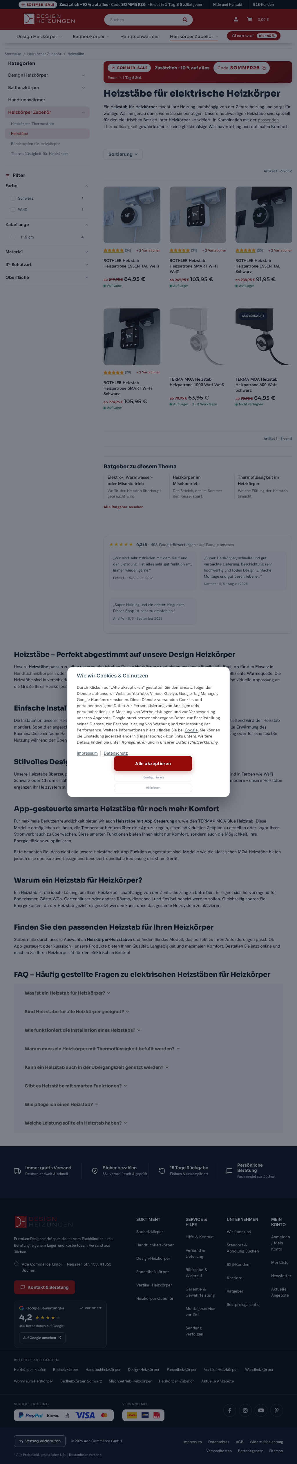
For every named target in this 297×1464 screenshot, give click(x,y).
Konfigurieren (153, 777)
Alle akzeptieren (153, 763)
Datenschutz (116, 753)
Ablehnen (153, 787)
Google (191, 730)
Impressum (87, 753)
